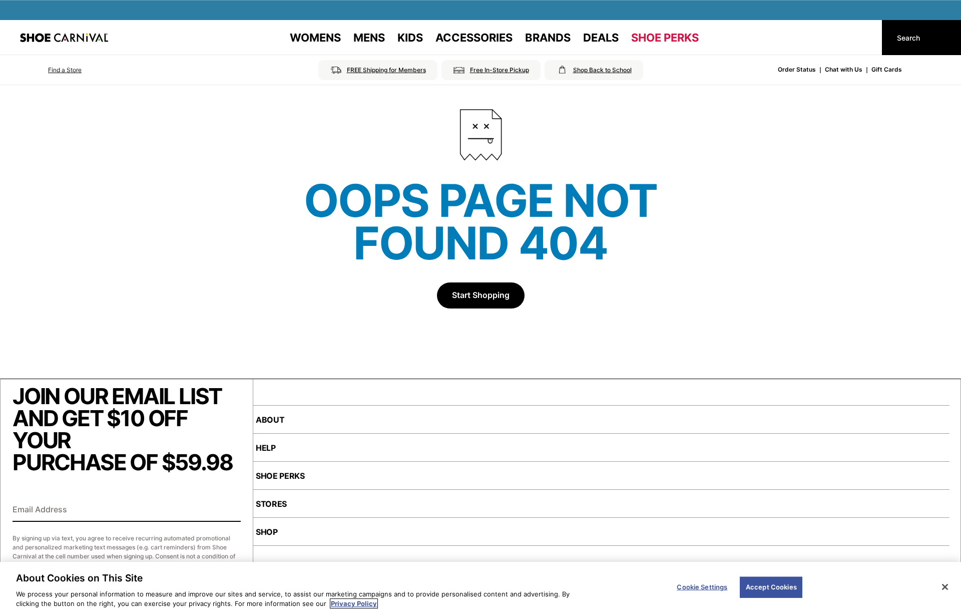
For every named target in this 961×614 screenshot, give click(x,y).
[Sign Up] (230, 510)
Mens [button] (369, 37)
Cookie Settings (702, 587)
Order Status (797, 69)
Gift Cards (886, 69)
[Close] (945, 587)
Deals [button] (601, 37)
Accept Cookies (771, 587)
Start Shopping (481, 295)
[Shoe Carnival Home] (64, 37)
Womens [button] (315, 37)
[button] (51, 70)
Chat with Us (843, 69)
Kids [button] (410, 37)
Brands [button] (548, 37)
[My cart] (865, 38)
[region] (480, 588)
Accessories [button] (474, 37)
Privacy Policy (354, 603)
